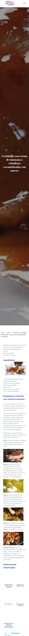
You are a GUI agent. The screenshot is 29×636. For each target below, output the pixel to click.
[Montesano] (7, 634)
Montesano (16, 633)
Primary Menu (24, 3)
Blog (8, 332)
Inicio (2, 332)
